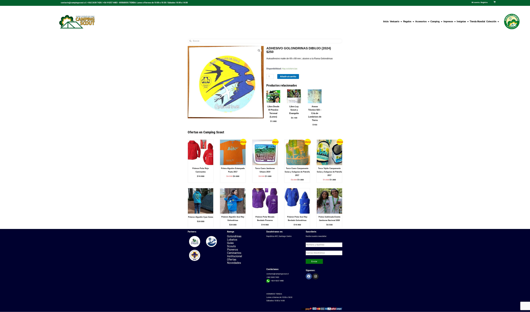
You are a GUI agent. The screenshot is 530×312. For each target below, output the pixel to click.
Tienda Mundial (477, 21)
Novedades (234, 262)
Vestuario (394, 21)
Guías (230, 243)
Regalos (407, 21)
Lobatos (232, 239)
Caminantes (234, 253)
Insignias (461, 21)
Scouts (231, 246)
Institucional (235, 256)
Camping (434, 21)
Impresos (448, 21)
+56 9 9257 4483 (277, 281)
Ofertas (231, 259)
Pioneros (232, 249)
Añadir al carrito (288, 76)
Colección (491, 21)
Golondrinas (234, 236)
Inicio (386, 21)
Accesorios (420, 21)
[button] (259, 50)
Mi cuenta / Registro (479, 2)
